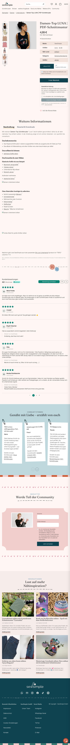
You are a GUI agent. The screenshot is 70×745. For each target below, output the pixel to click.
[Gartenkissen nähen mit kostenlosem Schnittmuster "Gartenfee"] (18, 612)
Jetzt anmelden (48, 544)
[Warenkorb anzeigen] (60, 4)
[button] (52, 4)
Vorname (39, 513)
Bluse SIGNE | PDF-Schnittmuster (10, 457)
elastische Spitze (9, 178)
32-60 (60, 47)
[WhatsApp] (22, 693)
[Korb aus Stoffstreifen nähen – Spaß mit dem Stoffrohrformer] (52, 612)
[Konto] (56, 4)
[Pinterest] (48, 693)
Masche (6, 209)
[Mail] (27, 693)
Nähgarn (19, 194)
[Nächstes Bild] (5, 65)
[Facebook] (38, 693)
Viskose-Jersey (8, 167)
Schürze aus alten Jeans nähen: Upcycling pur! (14, 662)
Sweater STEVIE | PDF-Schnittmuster (34, 455)
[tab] (9, 127)
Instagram (38, 708)
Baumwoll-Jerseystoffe (11, 164)
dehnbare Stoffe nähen (11, 154)
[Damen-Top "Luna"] (5, 26)
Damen (12, 13)
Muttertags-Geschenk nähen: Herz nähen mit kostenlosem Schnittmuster (52, 662)
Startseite (5, 13)
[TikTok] (43, 693)
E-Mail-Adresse (41, 521)
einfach (57, 52)
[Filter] (62, 281)
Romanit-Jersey (9, 172)
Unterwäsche (20, 13)
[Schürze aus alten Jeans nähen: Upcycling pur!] (18, 654)
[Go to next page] (39, 395)
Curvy (56, 47)
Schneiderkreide (9, 197)
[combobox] (35, 4)
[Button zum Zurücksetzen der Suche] (43, 4)
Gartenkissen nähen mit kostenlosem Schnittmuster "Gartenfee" (16, 619)
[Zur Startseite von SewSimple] (7, 4)
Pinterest (38, 728)
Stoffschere (7, 204)
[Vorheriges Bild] (5, 21)
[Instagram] (32, 693)
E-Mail (37, 732)
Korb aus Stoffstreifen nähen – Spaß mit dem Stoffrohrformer (51, 619)
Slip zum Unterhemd (41, 252)
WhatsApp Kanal (40, 713)
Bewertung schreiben (49, 282)
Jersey (57, 60)
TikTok (37, 723)
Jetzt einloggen (48, 104)
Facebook (38, 718)
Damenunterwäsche (61, 56)
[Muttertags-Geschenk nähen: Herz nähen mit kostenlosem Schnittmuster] (52, 654)
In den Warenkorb (54, 80)
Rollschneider (8, 201)
